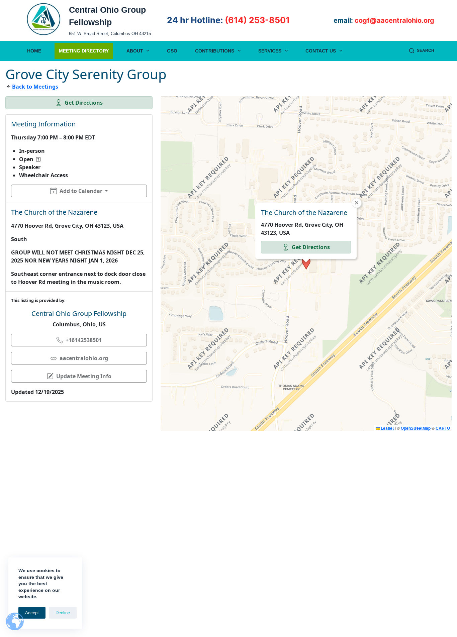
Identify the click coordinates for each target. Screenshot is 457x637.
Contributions (214, 51)
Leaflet (387, 428)
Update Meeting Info (83, 376)
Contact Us (320, 51)
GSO (172, 51)
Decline (63, 612)
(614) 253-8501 (257, 20)
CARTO (443, 428)
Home (34, 51)
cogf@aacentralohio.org (394, 20)
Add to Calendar (81, 191)
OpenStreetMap (416, 428)
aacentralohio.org (84, 358)
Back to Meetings (35, 86)
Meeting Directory (84, 51)
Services (269, 51)
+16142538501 (84, 340)
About (134, 51)
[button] (306, 263)
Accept (32, 612)
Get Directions (84, 102)
